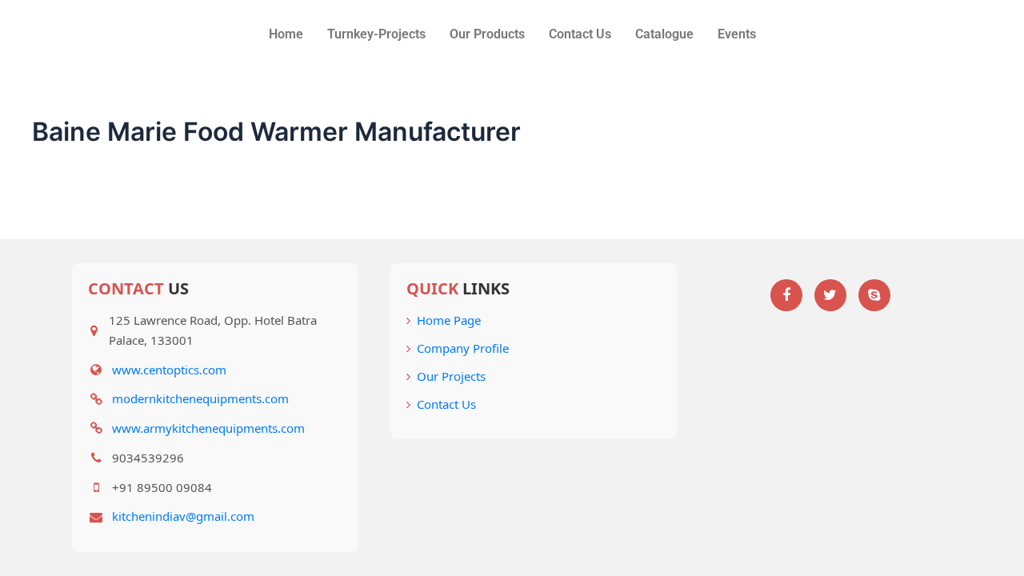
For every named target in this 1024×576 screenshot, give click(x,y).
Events (737, 34)
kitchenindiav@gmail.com (183, 516)
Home (286, 34)
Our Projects (451, 376)
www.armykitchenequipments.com (208, 428)
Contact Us (580, 34)
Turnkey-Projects (376, 34)
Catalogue (664, 34)
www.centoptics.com (169, 370)
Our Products (487, 34)
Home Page (449, 320)
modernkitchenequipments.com (200, 398)
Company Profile (463, 348)
